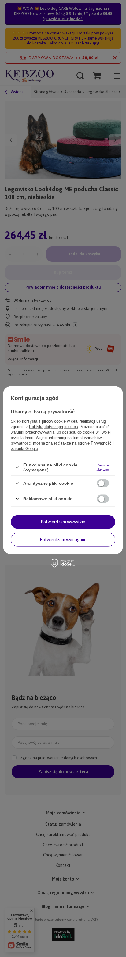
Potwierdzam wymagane (63, 539)
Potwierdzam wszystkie (63, 521)
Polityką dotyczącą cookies (53, 426)
